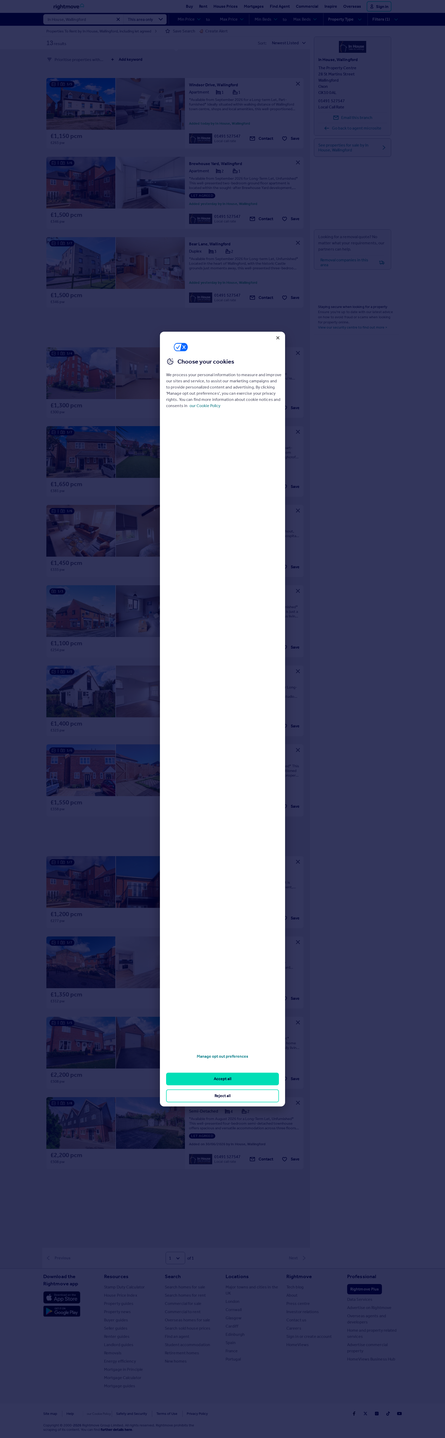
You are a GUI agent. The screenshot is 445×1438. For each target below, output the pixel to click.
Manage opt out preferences (222, 1056)
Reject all (223, 1095)
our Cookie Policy (205, 405)
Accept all (223, 1079)
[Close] (278, 337)
